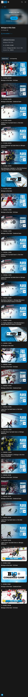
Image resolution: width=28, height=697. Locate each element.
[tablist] (9, 58)
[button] (22, 2)
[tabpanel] (14, 336)
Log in (20, 21)
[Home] (5, 2)
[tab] (5, 58)
